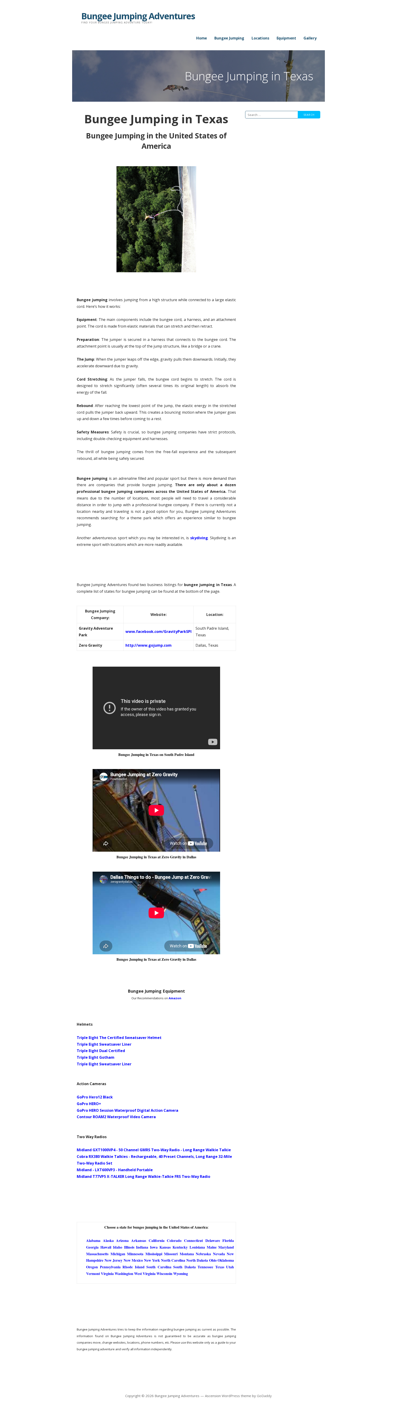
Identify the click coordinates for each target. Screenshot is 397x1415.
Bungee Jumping (229, 38)
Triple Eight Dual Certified (101, 1050)
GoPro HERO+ (89, 1103)
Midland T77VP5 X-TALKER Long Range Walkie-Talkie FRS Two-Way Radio (143, 1176)
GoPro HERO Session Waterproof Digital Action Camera (127, 1110)
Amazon (175, 998)
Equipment (286, 38)
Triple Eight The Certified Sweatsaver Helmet (119, 1037)
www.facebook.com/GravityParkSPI (158, 631)
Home (201, 38)
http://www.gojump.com (148, 645)
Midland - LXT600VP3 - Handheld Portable (115, 1169)
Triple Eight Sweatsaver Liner (104, 1044)
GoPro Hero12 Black (95, 1097)
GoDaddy (264, 1395)
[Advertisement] (283, 175)
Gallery (310, 38)
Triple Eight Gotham (95, 1057)
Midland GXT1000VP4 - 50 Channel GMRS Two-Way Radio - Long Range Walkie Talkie (154, 1149)
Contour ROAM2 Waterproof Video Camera (116, 1116)
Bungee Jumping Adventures (138, 16)
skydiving (199, 537)
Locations (260, 38)
